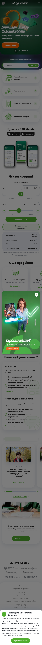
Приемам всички (20, 641)
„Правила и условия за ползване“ (12, 635)
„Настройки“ (11, 633)
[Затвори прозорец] (36, 295)
